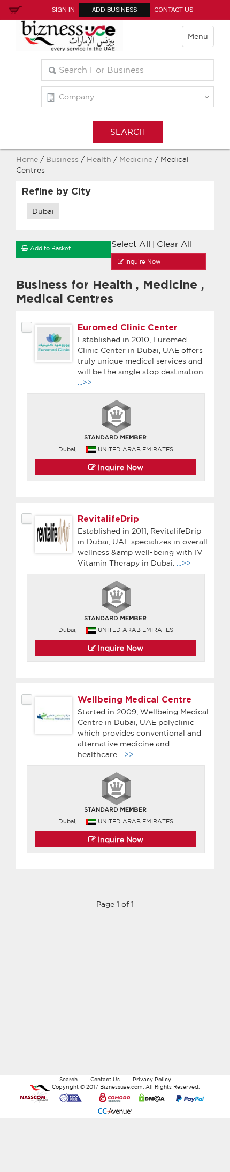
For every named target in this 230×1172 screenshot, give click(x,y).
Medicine (137, 159)
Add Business (114, 9)
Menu (198, 36)
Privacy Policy (152, 1079)
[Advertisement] (115, 998)
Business (62, 159)
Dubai (43, 211)
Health (99, 159)
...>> (85, 382)
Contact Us (173, 9)
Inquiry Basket (14, 10)
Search (68, 1079)
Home (27, 159)
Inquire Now (119, 467)
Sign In (63, 9)
